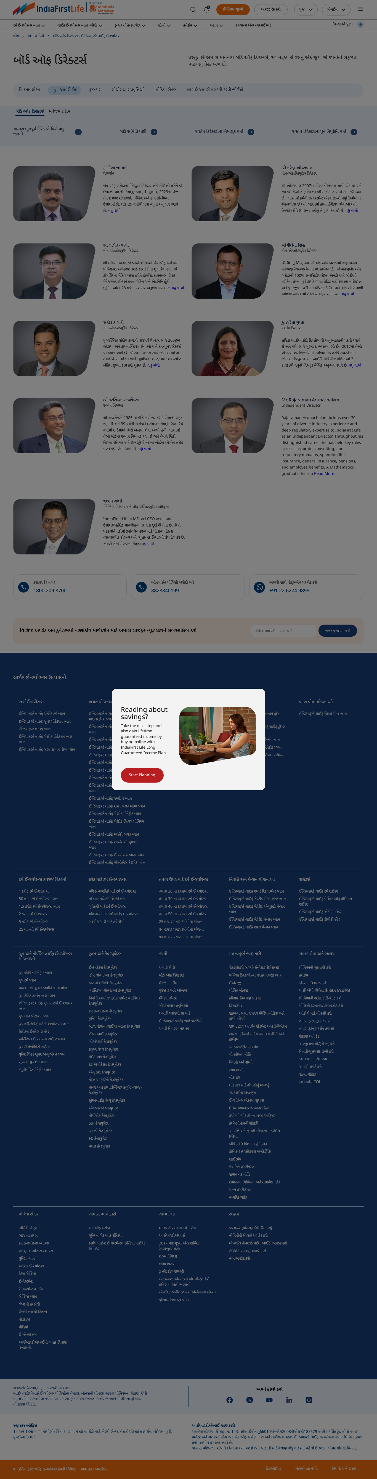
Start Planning (142, 775)
